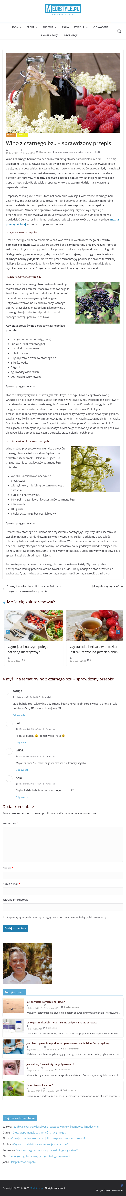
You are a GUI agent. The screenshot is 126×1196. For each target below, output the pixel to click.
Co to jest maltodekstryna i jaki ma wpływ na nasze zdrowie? (62, 1022)
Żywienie (79, 27)
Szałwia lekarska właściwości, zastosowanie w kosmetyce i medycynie (56, 1126)
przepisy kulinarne (77, 152)
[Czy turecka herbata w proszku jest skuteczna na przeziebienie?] (94, 612)
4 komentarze (45, 152)
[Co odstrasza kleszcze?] (13, 1090)
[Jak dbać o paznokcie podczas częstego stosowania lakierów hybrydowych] (13, 1048)
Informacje (71, 35)
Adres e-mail (11, 884)
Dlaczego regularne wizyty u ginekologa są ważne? (47, 1150)
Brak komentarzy (71, 1007)
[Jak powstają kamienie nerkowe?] (13, 1007)
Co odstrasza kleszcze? (40, 1085)
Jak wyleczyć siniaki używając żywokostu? (50, 1064)
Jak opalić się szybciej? (105, 586)
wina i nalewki (93, 152)
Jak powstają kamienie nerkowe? (46, 1001)
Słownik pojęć (49, 35)
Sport (30, 27)
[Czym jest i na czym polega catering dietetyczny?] (32, 612)
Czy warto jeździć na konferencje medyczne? (40, 1144)
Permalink (46, 696)
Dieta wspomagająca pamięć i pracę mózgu (39, 1132)
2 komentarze (63, 1069)
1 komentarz (51, 1027)
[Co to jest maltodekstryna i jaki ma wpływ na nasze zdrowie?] (13, 1028)
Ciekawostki (100, 27)
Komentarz (11, 823)
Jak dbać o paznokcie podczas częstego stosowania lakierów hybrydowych (69, 1043)
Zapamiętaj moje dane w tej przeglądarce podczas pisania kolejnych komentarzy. (57, 917)
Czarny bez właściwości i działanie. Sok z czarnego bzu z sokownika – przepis (34, 589)
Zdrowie (48, 27)
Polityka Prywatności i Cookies (109, 1190)
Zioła (65, 27)
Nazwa (8, 868)
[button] (19, 27)
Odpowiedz (18, 715)
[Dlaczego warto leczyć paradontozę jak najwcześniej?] (27, 945)
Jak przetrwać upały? (23, 1162)
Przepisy (10, 135)
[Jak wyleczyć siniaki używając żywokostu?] (13, 1069)
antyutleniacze (61, 152)
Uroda (14, 27)
